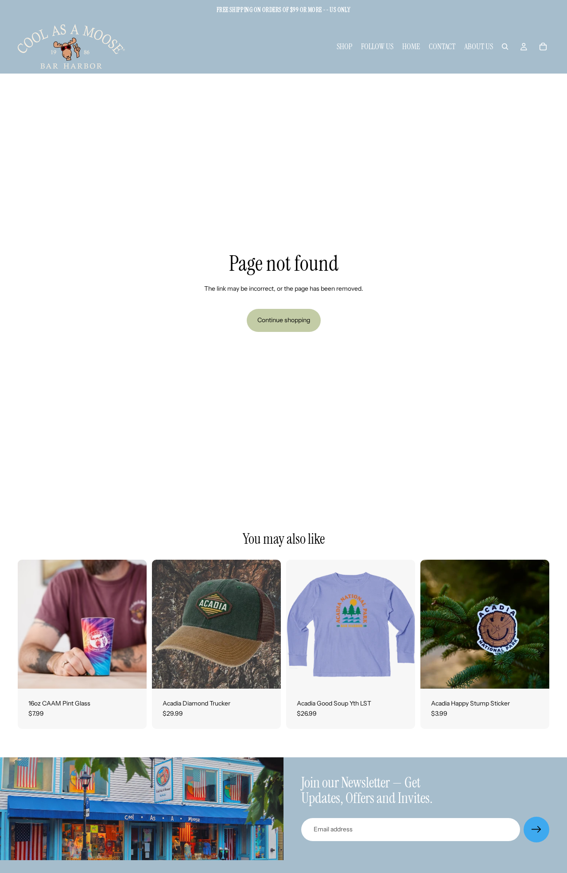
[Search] (505, 46)
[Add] (133, 675)
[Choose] (401, 675)
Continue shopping (283, 320)
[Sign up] (536, 829)
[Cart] (543, 46)
